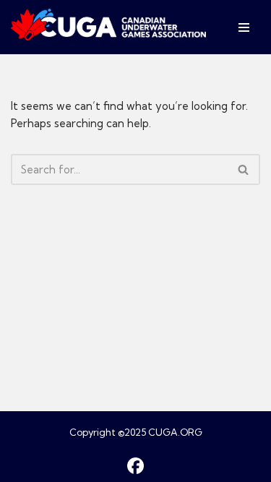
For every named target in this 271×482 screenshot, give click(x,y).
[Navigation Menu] (244, 27)
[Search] (244, 169)
